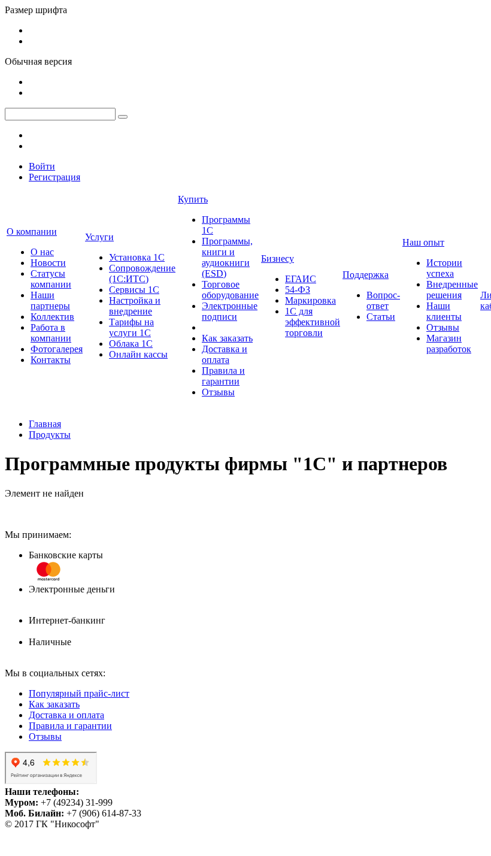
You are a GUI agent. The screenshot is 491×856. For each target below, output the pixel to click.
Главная (45, 424)
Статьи (380, 316)
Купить (193, 199)
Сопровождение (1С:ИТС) (142, 273)
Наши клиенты (444, 311)
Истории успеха (444, 268)
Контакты (51, 360)
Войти (42, 166)
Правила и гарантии (223, 375)
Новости (48, 263)
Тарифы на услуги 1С (131, 327)
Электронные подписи (229, 311)
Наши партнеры (50, 300)
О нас (42, 252)
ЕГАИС (300, 279)
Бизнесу (277, 258)
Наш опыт (423, 242)
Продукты (50, 434)
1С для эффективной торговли (312, 322)
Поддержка (366, 275)
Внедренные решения (452, 289)
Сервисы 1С (134, 290)
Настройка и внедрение (134, 305)
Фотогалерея (57, 349)
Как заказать (227, 338)
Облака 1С (131, 343)
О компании (32, 231)
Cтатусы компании (51, 278)
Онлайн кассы (138, 354)
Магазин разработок (448, 343)
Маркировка (310, 300)
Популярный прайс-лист (79, 693)
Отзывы (218, 392)
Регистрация (54, 177)
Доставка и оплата (224, 354)
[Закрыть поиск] (123, 117)
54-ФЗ (297, 290)
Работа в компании (51, 332)
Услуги (99, 237)
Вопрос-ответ (383, 300)
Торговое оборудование (230, 289)
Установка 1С (137, 257)
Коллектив (52, 316)
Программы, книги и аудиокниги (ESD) (227, 257)
